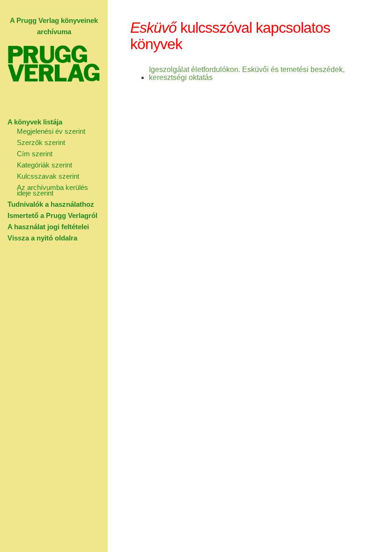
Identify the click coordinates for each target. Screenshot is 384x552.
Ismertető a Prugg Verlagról (52, 215)
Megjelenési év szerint (51, 131)
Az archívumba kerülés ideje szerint (52, 190)
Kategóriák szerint (44, 165)
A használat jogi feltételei (48, 227)
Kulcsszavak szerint (48, 176)
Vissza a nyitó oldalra (42, 238)
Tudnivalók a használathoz (50, 204)
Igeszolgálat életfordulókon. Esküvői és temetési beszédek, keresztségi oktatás (247, 73)
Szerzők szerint (41, 142)
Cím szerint (34, 154)
